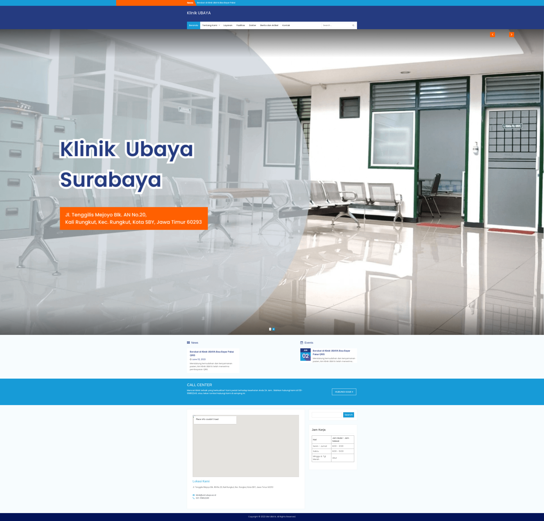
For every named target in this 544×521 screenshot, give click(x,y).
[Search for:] (340, 25)
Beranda (193, 25)
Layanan (228, 25)
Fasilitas (241, 25)
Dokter (252, 25)
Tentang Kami (209, 25)
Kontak (286, 25)
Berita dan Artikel (269, 25)
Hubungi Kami (343, 391)
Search (349, 414)
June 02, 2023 (199, 359)
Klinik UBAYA (199, 13)
